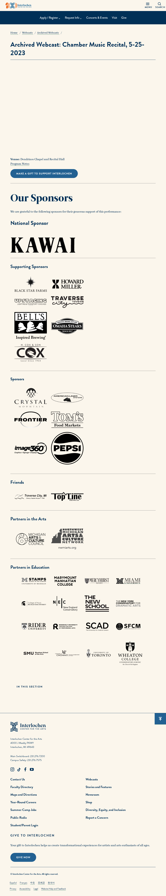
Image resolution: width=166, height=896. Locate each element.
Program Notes (19, 164)
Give (123, 18)
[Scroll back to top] (160, 718)
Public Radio (18, 817)
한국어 (51, 882)
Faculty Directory (21, 786)
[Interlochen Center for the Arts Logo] (18, 5)
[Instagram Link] (12, 769)
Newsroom (92, 794)
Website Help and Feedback (53, 888)
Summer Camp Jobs (23, 809)
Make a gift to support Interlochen (44, 174)
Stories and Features (99, 786)
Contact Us (17, 779)
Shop (89, 802)
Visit (114, 18)
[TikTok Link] (19, 769)
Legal (36, 888)
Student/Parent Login (24, 825)
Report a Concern (97, 817)
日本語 (41, 882)
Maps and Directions (23, 794)
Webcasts (92, 779)
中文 (32, 882)
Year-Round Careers (23, 802)
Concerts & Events (97, 18)
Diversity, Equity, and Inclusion (106, 809)
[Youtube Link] (32, 769)
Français (23, 882)
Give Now (23, 857)
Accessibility (24, 888)
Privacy (13, 888)
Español (13, 882)
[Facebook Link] (25, 769)
